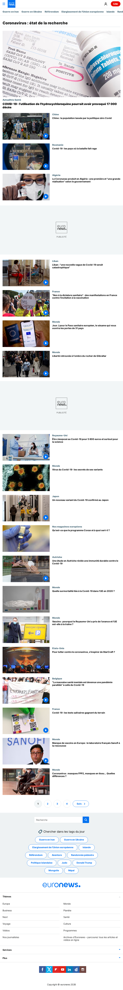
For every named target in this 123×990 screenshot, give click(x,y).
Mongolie (54, 870)
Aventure (57, 855)
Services (7, 950)
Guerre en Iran (11, 11)
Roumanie (57, 144)
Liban (55, 261)
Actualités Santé (12, 99)
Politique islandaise (41, 862)
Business (7, 910)
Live (115, 3)
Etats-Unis (58, 648)
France (56, 291)
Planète (67, 910)
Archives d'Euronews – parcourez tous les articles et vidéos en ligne (90, 938)
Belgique (57, 678)
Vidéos (6, 930)
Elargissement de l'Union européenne (83, 11)
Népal (71, 870)
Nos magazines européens (67, 526)
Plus (5, 958)
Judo (64, 862)
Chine (55, 114)
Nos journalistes (11, 937)
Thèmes (7, 896)
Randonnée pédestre (82, 855)
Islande (111, 11)
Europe (6, 903)
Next (5, 917)
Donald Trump (84, 862)
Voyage (6, 923)
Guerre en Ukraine (31, 11)
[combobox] (61, 820)
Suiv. (79, 803)
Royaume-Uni (59, 435)
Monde (56, 321)
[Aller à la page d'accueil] (11, 4)
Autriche (57, 557)
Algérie (56, 175)
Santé (66, 917)
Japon (55, 496)
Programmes (70, 930)
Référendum (52, 11)
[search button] (86, 820)
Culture (67, 923)
